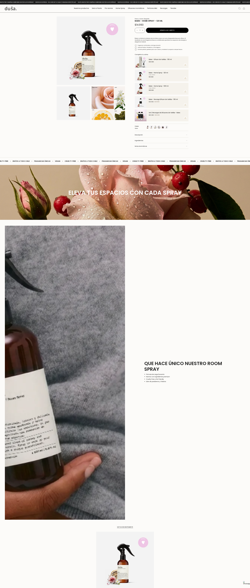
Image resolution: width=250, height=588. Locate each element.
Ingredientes (139, 141)
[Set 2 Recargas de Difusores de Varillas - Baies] (140, 115)
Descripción (139, 135)
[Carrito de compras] (244, 8)
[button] (81, 8)
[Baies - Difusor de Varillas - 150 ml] (140, 62)
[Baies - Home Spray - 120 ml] (140, 75)
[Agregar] (185, 64)
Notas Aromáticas (141, 146)
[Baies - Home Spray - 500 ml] (140, 89)
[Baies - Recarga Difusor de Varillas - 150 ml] (140, 102)
